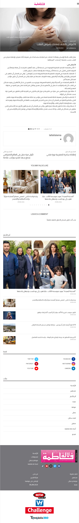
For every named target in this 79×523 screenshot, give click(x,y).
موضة (74, 407)
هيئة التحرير (34, 477)
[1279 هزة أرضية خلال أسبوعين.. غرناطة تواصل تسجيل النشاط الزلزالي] (9, 328)
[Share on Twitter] (33, 129)
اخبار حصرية (73, 474)
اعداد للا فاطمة (33, 464)
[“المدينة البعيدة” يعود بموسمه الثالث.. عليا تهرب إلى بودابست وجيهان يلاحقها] (58, 182)
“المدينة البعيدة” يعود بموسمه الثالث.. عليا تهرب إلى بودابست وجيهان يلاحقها (46, 291)
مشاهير (73, 391)
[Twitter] (54, 466)
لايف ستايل (72, 418)
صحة (74, 402)
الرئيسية (73, 385)
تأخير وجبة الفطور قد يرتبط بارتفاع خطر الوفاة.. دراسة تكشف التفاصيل (54, 337)
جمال (74, 412)
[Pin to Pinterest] (31, 129)
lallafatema (72, 48)
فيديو (74, 434)
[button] (6, 187)
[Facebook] (59, 466)
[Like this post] (37, 129)
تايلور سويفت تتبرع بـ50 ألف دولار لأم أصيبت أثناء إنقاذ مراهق (56, 312)
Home (30, 37)
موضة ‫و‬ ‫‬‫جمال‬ (33, 460)
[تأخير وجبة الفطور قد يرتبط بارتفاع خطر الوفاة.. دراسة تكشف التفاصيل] (9, 340)
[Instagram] (50, 466)
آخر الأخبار (73, 396)
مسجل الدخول (61, 220)
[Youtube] (46, 466)
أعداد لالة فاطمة (70, 429)
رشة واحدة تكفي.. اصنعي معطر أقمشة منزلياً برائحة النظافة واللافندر (54, 300)
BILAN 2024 (33, 485)
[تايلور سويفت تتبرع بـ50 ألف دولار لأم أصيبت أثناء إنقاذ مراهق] (9, 315)
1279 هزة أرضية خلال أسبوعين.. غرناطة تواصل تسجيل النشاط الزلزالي (54, 325)
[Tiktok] (42, 466)
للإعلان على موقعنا (31, 481)
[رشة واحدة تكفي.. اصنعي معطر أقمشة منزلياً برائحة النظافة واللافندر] (20, 182)
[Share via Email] (29, 129)
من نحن (35, 474)
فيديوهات (34, 457)
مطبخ (74, 423)
